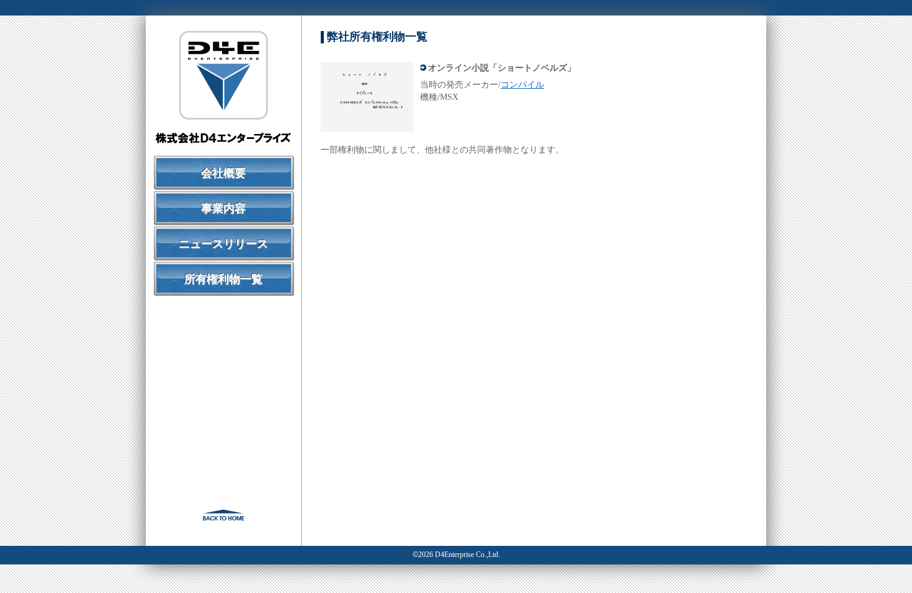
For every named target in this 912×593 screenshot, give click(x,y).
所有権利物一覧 (223, 279)
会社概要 (223, 173)
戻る (223, 515)
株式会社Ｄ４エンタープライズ (223, 87)
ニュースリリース (223, 244)
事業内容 (223, 208)
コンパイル (522, 84)
